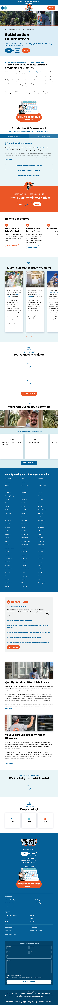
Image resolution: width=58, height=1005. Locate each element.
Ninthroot (34, 1003)
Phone (8, 951)
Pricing (8, 931)
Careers (32, 918)
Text (17, 50)
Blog (6, 921)
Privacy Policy (33, 1001)
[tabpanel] (29, 162)
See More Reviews (29, 463)
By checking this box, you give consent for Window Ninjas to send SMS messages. (25, 977)
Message (9, 960)
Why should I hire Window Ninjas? (17, 606)
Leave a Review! (36, 931)
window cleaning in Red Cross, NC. (38, 72)
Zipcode (8, 955)
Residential (9, 927)
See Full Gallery (29, 394)
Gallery (32, 915)
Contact (7, 918)
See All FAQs (13, 647)
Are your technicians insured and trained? (19, 620)
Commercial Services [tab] (43, 136)
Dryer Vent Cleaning (35, 903)
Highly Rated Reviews (11, 915)
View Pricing (12, 245)
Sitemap (48, 1001)
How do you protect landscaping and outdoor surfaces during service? (28, 632)
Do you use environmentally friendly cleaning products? (24, 637)
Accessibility (42, 1001)
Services (8, 897)
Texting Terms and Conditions (14, 975)
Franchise (32, 921)
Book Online (32, 247)
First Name (9, 946)
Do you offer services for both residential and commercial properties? (28, 642)
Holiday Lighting (9, 906)
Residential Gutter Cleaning (29, 176)
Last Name (32, 946)
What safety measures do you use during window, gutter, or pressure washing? (27, 626)
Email (31, 951)
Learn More (10, 329)
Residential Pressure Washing (29, 171)
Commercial (35, 927)
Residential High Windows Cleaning (29, 166)
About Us (9, 912)
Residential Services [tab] (14, 136)
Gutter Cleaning (9, 903)
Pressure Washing (35, 900)
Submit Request (29, 982)
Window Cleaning (10, 900)
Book (51, 8)
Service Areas (10, 934)
